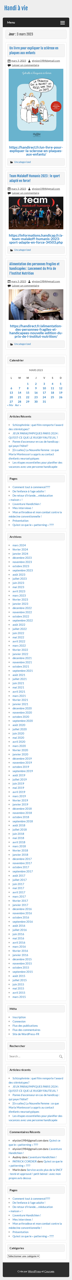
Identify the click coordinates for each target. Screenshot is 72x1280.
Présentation (20, 520)
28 (19, 401)
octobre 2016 (21, 917)
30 (36, 401)
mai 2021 (18, 687)
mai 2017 (18, 888)
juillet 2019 (20, 779)
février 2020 (20, 750)
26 (60, 397)
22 (27, 397)
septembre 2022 (23, 620)
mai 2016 (18, 938)
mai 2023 (18, 587)
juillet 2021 (20, 679)
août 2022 (19, 624)
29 (27, 401)
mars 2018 (19, 846)
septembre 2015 (23, 971)
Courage (49, 1271)
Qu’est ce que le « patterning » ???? (33, 524)
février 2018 (20, 850)
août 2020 (19, 725)
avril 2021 (19, 691)
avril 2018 (19, 842)
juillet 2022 (20, 628)
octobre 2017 (21, 867)
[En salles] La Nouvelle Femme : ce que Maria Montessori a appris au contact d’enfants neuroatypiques (34, 454)
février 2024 (20, 549)
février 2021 (20, 699)
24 (44, 397)
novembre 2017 (22, 863)
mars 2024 (19, 545)
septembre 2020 (23, 720)
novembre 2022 (22, 612)
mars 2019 (19, 796)
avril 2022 (19, 641)
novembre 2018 (22, 812)
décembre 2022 (22, 608)
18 (52, 392)
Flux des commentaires (26, 1029)
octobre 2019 (21, 766)
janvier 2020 (20, 754)
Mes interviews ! (23, 508)
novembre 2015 (22, 963)
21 (19, 397)
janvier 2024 (20, 553)
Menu (11, 22)
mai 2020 (18, 737)
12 (60, 388)
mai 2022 (18, 637)
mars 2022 (19, 645)
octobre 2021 (21, 666)
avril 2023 (19, 591)
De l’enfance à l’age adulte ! (29, 491)
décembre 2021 (22, 658)
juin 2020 (18, 733)
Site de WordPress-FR (26, 1034)
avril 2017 (19, 892)
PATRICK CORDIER (25, 1161)
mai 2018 (18, 838)
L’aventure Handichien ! (27, 504)
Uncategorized (22, 161)
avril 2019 (19, 792)
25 (52, 397)
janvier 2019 (20, 804)
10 (44, 388)
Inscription (19, 1017)
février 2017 (20, 900)
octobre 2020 (21, 716)
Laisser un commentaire (25, 65)
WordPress (34, 1271)
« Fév (10, 405)
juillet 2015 (20, 980)
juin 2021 (18, 683)
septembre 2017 (23, 871)
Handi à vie (16, 8)
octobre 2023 (21, 566)
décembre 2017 (22, 858)
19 (60, 392)
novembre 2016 (22, 913)
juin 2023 (18, 582)
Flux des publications (25, 1025)
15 (27, 392)
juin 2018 (18, 833)
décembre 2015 (22, 959)
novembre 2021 (22, 662)
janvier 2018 (20, 854)
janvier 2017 (20, 905)
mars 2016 (19, 946)
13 (11, 392)
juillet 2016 (20, 929)
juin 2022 (18, 633)
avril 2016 (19, 942)
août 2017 (19, 875)
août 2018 (19, 825)
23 (36, 397)
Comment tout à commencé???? (31, 487)
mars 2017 (19, 896)
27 (11, 401)
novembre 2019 (22, 762)
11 (52, 388)
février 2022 (20, 649)
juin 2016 (18, 934)
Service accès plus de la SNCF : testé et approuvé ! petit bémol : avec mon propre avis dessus (35, 1174)
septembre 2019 (23, 771)
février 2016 (20, 950)
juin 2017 (18, 884)
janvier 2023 (20, 603)
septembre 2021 (23, 670)
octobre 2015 (21, 967)
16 (36, 392)
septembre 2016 (23, 921)
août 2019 (19, 775)
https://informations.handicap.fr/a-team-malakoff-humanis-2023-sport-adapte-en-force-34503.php (36, 238)
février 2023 (20, 599)
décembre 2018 (22, 808)
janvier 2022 (20, 654)
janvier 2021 (20, 704)
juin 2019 (18, 783)
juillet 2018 (20, 829)
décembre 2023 (22, 557)
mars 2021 (19, 695)
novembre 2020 (22, 712)
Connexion (19, 1021)
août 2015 (19, 976)
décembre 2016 (22, 909)
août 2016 (19, 925)
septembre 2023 (23, 570)
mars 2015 (19, 996)
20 (11, 397)
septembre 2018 (23, 821)
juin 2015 (18, 984)
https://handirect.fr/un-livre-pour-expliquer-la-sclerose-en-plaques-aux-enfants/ (36, 150)
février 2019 (20, 800)
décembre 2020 (22, 708)
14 (19, 392)
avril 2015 (19, 992)
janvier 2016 (20, 955)
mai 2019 (18, 787)
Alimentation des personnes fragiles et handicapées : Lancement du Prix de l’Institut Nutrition (34, 269)
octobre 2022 (21, 616)
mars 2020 (19, 745)
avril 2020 (19, 741)
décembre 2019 (22, 758)
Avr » (18, 405)
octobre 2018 (21, 817)
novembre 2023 (22, 562)
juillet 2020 (20, 729)
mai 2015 (18, 988)
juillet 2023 (20, 578)
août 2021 (19, 675)
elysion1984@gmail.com (46, 60)
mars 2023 (19, 595)
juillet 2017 (20, 879)
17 (44, 392)
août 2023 (19, 574)
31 (44, 401)
